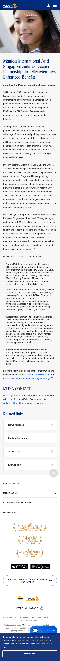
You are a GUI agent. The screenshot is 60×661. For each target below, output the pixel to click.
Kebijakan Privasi (21, 640)
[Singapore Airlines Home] (10, 9)
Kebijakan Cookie (44, 643)
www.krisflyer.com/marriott (39, 374)
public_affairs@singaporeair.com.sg (23, 403)
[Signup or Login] (52, 5)
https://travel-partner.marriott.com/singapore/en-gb (26, 378)
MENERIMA (30, 653)
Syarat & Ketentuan (39, 640)
